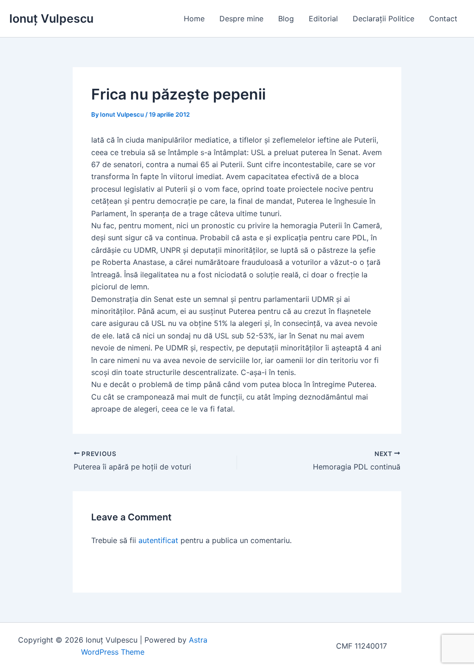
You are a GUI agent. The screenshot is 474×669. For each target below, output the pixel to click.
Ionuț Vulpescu (51, 18)
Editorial (323, 18)
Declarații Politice (383, 18)
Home (194, 18)
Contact (443, 18)
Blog (286, 18)
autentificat (158, 540)
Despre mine (241, 18)
